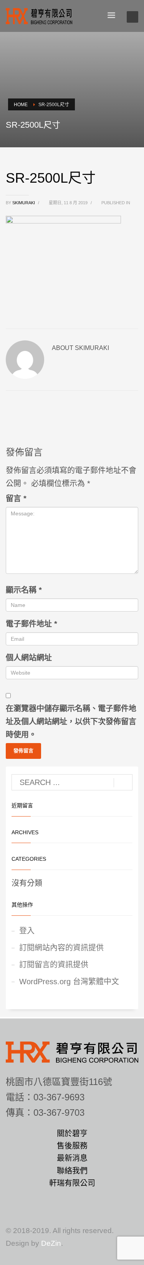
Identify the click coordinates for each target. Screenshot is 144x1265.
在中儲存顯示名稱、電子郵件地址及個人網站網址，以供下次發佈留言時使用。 (71, 721)
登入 (27, 931)
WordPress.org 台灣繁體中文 (69, 981)
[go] (123, 783)
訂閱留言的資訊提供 (53, 964)
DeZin (51, 1243)
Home (21, 104)
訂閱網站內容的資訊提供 (61, 947)
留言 (16, 498)
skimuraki (24, 202)
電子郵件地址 (31, 624)
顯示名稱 (24, 590)
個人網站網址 (29, 657)
